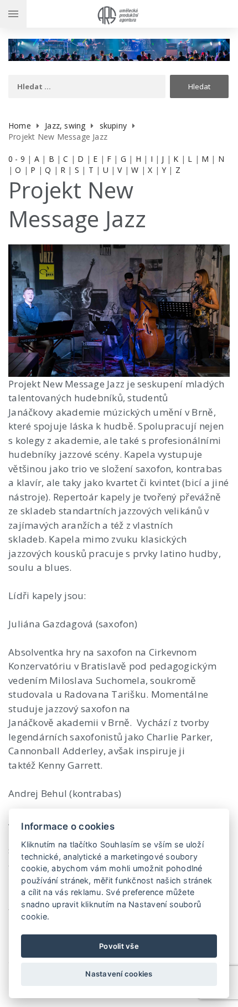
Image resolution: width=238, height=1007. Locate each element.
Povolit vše (119, 946)
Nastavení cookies (118, 973)
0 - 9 (16, 159)
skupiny (113, 125)
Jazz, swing (65, 125)
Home (19, 125)
